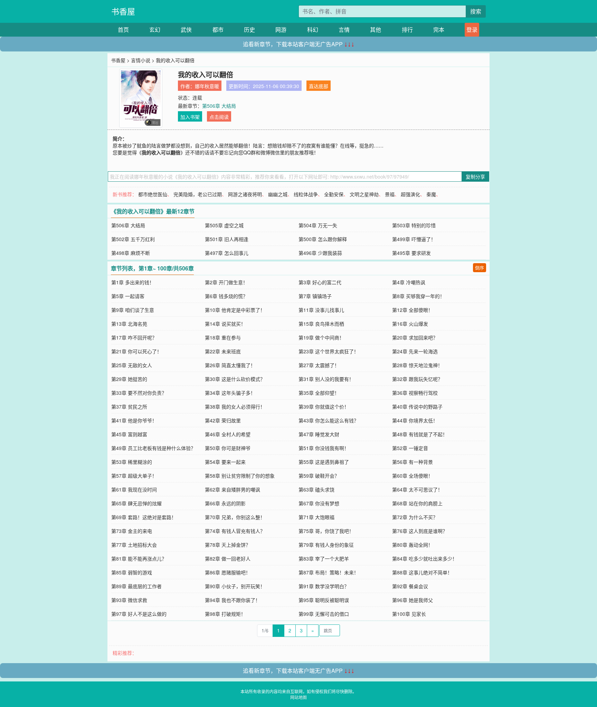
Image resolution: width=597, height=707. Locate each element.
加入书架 (190, 116)
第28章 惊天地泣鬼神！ (417, 365)
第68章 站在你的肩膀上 (417, 503)
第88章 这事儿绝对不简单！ (422, 572)
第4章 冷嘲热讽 (408, 282)
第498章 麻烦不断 (130, 252)
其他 (375, 30)
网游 (280, 30)
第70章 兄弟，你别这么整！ (235, 517)
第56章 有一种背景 (412, 461)
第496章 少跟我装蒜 (320, 252)
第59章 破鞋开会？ (318, 475)
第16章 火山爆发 (410, 323)
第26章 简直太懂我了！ (230, 365)
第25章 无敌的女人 (131, 365)
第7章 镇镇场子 (315, 296)
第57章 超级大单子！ (134, 475)
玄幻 (154, 30)
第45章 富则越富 (129, 434)
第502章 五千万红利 (133, 239)
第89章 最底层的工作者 (136, 586)
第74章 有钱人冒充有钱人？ (235, 530)
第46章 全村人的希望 (227, 434)
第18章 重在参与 (223, 337)
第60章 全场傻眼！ (412, 475)
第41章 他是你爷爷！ (134, 420)
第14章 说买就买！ (225, 323)
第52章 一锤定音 (410, 448)
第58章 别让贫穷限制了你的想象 (240, 475)
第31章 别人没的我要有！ (326, 378)
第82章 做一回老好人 (227, 558)
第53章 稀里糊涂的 (131, 461)
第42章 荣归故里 (223, 420)
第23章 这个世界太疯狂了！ (328, 351)
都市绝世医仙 (152, 194)
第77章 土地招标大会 (134, 544)
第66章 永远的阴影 (225, 503)
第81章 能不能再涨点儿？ (139, 558)
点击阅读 (219, 116)
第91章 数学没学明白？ (323, 586)
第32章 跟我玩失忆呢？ (417, 378)
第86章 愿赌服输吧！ (227, 572)
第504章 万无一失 (317, 225)
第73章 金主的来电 (131, 530)
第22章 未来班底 (223, 351)
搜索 (475, 11)
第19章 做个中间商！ (321, 337)
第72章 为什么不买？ (415, 517)
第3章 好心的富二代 (319, 282)
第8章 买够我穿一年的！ (418, 296)
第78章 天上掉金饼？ (227, 544)
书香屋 (123, 11)
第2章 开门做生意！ (226, 282)
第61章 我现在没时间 (134, 489)
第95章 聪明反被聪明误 (323, 599)
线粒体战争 (306, 194)
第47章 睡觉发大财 (318, 434)
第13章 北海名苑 (129, 323)
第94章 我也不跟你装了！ (232, 599)
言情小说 (140, 60)
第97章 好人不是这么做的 (139, 613)
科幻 (312, 30)
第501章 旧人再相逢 (226, 239)
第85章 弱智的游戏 (131, 572)
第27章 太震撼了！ (318, 365)
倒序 (479, 267)
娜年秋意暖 (207, 86)
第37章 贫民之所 (129, 406)
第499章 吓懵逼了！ (414, 239)
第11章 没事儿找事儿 (321, 309)
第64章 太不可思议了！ (417, 489)
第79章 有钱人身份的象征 (326, 544)
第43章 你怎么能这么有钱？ (328, 420)
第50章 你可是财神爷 (227, 448)
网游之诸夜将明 (245, 194)
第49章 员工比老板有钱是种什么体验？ (153, 448)
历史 (249, 30)
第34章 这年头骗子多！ (230, 392)
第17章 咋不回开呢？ (134, 337)
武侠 (186, 30)
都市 (218, 30)
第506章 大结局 (219, 105)
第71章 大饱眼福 (316, 517)
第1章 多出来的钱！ (132, 282)
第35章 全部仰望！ (318, 392)
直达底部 (318, 86)
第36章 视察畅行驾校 (415, 392)
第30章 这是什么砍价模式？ (235, 378)
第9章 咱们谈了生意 (132, 309)
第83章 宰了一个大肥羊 (323, 558)
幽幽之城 (277, 194)
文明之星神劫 (364, 194)
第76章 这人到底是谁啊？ (419, 530)
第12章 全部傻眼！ (412, 309)
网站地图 (298, 697)
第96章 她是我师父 (412, 599)
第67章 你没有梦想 (318, 503)
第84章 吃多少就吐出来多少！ (424, 558)
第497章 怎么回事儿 (226, 252)
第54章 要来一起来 (225, 461)
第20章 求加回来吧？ (415, 337)
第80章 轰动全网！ (412, 544)
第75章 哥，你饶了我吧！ (326, 530)
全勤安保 (333, 194)
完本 (438, 30)
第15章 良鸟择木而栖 (321, 323)
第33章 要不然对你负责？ (139, 392)
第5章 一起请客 (127, 296)
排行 (407, 30)
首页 (123, 30)
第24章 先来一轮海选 (415, 351)
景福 (390, 194)
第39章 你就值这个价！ (323, 406)
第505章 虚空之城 (224, 225)
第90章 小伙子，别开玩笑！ (235, 586)
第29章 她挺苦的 (129, 378)
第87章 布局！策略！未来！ (328, 572)
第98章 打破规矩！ (225, 613)
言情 (344, 30)
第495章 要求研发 (411, 252)
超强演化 (410, 194)
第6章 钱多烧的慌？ (226, 296)
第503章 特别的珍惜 (414, 225)
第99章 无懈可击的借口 (323, 613)
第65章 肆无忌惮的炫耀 (136, 503)
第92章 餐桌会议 (410, 586)
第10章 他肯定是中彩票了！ (235, 309)
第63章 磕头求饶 (316, 489)
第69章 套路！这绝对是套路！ (143, 517)
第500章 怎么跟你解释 (322, 239)
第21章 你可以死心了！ (136, 351)
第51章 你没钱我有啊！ (323, 448)
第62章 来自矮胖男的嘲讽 (232, 489)
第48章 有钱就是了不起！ (419, 434)
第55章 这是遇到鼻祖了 (323, 461)
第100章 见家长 (409, 613)
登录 (471, 30)
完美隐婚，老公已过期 (197, 194)
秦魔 (431, 194)
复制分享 (475, 176)
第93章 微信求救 (129, 599)
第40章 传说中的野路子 (417, 406)
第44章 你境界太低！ (415, 420)
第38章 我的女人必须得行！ (235, 406)
